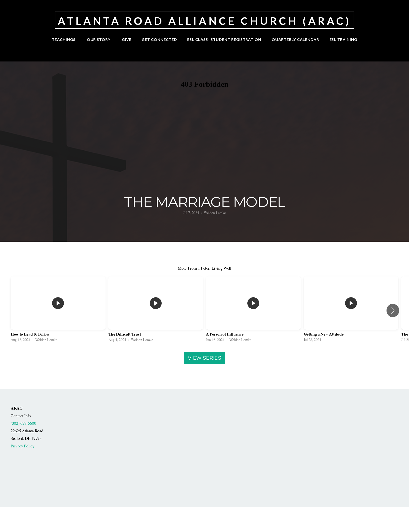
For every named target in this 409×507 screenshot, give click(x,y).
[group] (58, 310)
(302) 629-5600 (23, 423)
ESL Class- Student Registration (224, 39)
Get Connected (159, 39)
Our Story (99, 39)
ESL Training (343, 39)
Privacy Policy (23, 446)
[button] (393, 310)
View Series (204, 358)
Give (126, 39)
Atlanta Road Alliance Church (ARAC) (204, 21)
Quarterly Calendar (295, 39)
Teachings (64, 39)
